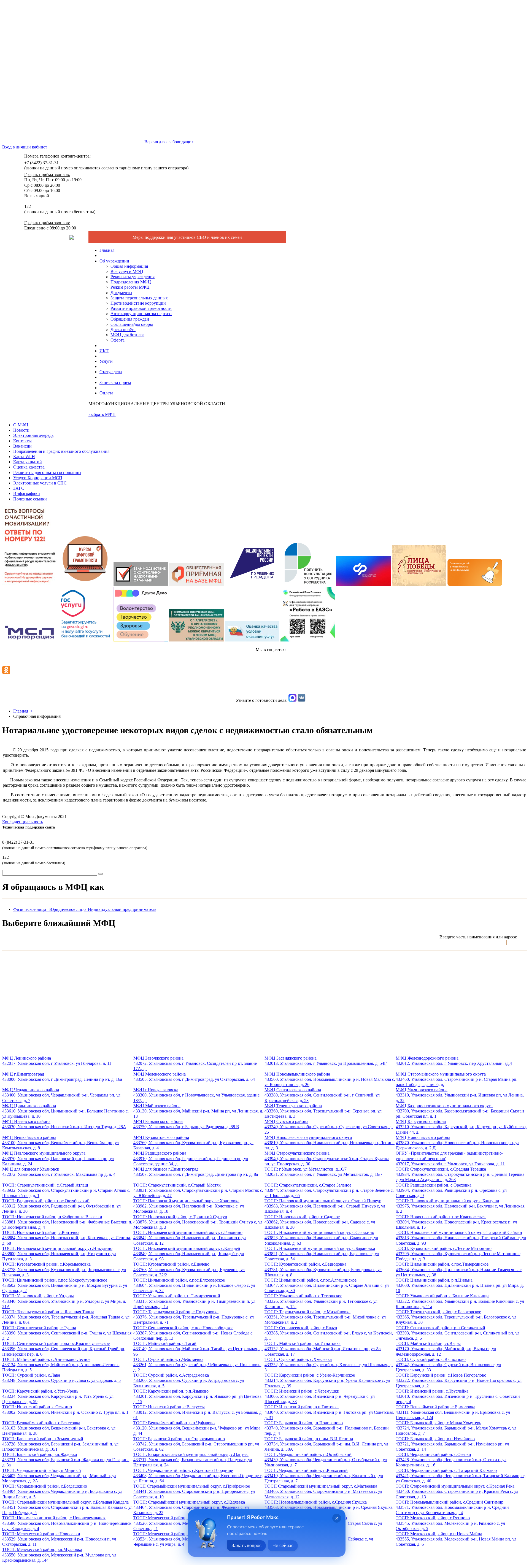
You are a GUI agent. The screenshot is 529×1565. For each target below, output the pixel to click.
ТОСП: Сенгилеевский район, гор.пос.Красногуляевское (63, 1348)
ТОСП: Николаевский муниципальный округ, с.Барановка (321, 1253)
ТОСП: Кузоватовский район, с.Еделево (189, 1269)
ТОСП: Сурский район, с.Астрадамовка (188, 1380)
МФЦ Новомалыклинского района (329, 1079)
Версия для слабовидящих (168, 141)
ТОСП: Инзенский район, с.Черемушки (319, 1396)
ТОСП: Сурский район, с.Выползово (448, 1364)
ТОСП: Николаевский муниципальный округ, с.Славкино (321, 1237)
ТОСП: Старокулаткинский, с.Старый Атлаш (66, 1190)
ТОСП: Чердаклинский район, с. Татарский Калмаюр (461, 1475)
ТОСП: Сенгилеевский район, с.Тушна (67, 1333)
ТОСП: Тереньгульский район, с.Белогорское (456, 1317)
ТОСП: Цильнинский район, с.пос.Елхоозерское (194, 1285)
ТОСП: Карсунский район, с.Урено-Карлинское (327, 1380)
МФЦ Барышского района (186, 1124)
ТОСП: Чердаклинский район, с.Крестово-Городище (198, 1475)
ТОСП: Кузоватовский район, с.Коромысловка (64, 1269)
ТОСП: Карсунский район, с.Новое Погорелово (459, 1380)
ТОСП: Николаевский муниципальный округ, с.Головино (189, 1237)
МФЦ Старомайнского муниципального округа (456, 1079)
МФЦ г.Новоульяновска (196, 1095)
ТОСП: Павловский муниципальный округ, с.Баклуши (460, 1206)
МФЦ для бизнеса (127, 334)
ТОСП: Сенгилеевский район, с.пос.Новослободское (193, 1333)
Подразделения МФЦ (130, 282)
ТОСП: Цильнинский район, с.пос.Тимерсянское (459, 1269)
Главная (106, 250)
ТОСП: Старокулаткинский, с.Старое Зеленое (329, 1190)
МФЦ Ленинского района (56, 1061)
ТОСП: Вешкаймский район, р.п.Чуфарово (197, 1428)
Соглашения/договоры (131, 324)
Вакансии (22, 446)
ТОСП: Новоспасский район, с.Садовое (319, 1222)
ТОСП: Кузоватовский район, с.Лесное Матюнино (459, 1253)
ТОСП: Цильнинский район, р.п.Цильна (460, 1285)
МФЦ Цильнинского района (65, 1111)
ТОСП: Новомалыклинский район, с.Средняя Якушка (328, 1507)
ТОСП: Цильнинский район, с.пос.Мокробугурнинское (64, 1285)
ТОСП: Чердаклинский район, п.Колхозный (323, 1475)
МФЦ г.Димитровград (62, 1077)
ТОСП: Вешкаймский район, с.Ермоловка (453, 1412)
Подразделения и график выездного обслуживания (61, 451)
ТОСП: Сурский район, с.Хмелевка (328, 1364)
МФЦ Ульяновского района (460, 1095)
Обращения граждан (129, 319)
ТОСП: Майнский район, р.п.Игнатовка (322, 1348)
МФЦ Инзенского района (64, 1124)
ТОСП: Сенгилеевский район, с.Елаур (328, 1333)
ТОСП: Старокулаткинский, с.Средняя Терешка (460, 1174)
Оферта (117, 340)
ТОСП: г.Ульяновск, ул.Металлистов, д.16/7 (323, 1172)
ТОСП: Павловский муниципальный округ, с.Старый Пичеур (324, 1206)
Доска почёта (123, 329)
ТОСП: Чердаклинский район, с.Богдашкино (62, 1491)
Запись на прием (115, 382)
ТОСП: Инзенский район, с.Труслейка (458, 1396)
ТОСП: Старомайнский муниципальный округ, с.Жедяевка (191, 1507)
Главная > (23, 711)
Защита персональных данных (139, 298)
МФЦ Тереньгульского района (323, 1111)
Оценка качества (29, 467)
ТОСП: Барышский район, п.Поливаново (326, 1428)
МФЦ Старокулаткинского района (326, 1158)
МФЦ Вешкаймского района (60, 1142)
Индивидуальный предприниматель (122, 909)
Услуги (106, 361)
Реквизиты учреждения (132, 276)
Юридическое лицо (68, 909)
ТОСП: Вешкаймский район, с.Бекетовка (58, 1428)
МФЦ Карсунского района (461, 1126)
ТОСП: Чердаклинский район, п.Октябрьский (325, 1459)
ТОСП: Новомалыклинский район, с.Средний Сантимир (452, 1507)
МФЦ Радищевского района (190, 1158)
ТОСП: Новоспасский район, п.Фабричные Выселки (67, 1222)
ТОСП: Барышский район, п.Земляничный (60, 1444)
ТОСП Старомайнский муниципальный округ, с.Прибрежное (194, 1491)
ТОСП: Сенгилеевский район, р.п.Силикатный (457, 1333)
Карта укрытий (27, 461)
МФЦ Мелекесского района (194, 1077)
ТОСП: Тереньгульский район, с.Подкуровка (193, 1317)
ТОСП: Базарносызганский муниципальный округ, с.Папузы (192, 1459)
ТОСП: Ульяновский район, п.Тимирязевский (194, 1301)
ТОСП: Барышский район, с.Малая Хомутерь (456, 1428)
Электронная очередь (33, 435)
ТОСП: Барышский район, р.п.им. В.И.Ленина (326, 1444)
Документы (121, 292)
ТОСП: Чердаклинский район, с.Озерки (451, 1459)
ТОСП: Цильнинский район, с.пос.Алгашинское (326, 1285)
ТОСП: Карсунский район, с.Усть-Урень (58, 1396)
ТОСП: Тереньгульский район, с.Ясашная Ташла (65, 1317)
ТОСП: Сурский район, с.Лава (61, 1378)
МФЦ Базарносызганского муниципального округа (460, 1111)
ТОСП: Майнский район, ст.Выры (446, 1348)
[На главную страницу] (71, 238)
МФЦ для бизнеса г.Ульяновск (58, 1172)
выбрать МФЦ (102, 414)
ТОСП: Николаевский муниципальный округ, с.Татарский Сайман (461, 1237)
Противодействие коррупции (138, 303)
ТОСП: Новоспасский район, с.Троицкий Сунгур (197, 1222)
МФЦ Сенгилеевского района (322, 1095)
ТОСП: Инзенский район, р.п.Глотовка (329, 1412)
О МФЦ (20, 425)
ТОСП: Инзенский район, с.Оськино (65, 1409)
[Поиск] (100, 874)
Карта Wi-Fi (24, 456)
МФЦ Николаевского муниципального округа (329, 1142)
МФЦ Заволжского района (195, 1063)
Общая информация (129, 266)
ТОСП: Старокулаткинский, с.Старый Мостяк (198, 1190)
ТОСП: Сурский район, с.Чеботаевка (198, 1364)
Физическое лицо (31, 909)
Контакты (22, 440)
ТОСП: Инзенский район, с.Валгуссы (198, 1412)
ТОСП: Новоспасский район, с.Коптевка (66, 1237)
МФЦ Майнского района (198, 1111)
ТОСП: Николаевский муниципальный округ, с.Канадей (188, 1253)
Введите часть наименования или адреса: (478, 937)
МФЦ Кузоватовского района (193, 1142)
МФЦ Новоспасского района (457, 1142)
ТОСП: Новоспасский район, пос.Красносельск (456, 1222)
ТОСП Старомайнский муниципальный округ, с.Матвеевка (323, 1491)
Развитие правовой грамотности (141, 308)
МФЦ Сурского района (328, 1126)
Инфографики (26, 493)
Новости (21, 430)
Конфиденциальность (22, 821)
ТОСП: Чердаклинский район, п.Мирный (59, 1475)
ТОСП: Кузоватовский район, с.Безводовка (323, 1269)
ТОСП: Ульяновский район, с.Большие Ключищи (460, 1301)
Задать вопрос (246, 1545)
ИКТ (104, 350)
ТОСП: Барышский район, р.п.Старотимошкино (196, 1444)
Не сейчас (282, 1545)
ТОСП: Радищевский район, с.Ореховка (451, 1190)
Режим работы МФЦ (130, 287)
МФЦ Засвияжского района (325, 1061)
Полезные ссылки (30, 499)
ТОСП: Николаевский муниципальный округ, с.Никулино (59, 1253)
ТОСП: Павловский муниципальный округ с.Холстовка (188, 1206)
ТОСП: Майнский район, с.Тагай (198, 1348)
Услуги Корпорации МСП (37, 477)
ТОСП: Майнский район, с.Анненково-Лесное (61, 1364)
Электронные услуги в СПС (40, 483)
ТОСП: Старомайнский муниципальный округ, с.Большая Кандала (67, 1507)
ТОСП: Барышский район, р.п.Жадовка (66, 1459)
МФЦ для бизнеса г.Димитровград (195, 1172)
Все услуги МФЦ (126, 271)
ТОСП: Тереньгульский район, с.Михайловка (325, 1317)
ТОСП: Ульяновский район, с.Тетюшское (320, 1301)
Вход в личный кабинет (24, 147)
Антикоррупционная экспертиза (141, 313)
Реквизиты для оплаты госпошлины (47, 472)
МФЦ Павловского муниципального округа (58, 1158)
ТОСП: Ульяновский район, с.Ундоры (64, 1301)
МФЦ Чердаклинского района (61, 1095)
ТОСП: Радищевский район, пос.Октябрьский (61, 1206)
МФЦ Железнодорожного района (454, 1061)
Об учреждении (114, 261)
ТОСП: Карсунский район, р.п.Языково (198, 1396)
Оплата (106, 393)
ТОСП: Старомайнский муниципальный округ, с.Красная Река (457, 1491)
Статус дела (110, 371)
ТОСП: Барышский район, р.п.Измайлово (452, 1444)
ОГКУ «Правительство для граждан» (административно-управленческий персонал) (450, 1158)
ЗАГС (18, 488)
